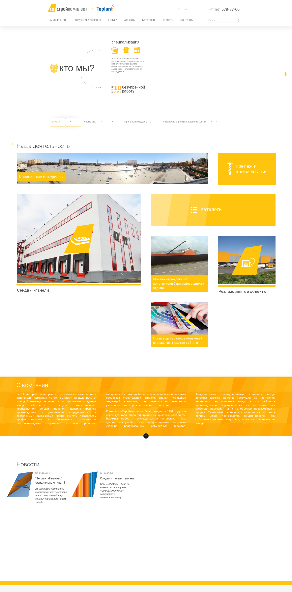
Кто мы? (55, 121)
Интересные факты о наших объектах (184, 121)
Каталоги (148, 19)
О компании (58, 19)
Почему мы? (89, 121)
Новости (167, 19)
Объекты (129, 19)
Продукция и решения (87, 19)
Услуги (112, 19)
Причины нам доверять (137, 121)
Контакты (186, 19)
